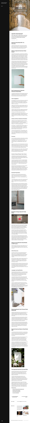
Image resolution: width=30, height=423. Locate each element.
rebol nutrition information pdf (16, 391)
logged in (21, 401)
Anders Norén (27, 420)
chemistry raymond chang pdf (16, 390)
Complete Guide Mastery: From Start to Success (18, 420)
